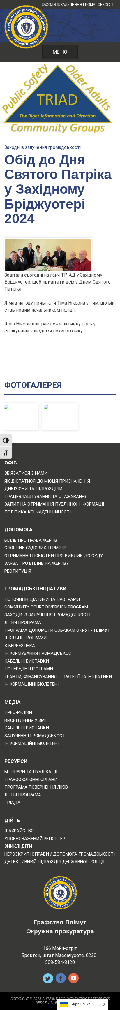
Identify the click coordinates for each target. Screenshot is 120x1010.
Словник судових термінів (35, 548)
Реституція (17, 571)
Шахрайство (19, 830)
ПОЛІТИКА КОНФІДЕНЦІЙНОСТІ (37, 512)
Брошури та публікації (30, 771)
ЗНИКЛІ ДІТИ (18, 846)
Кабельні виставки (26, 661)
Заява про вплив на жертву (36, 563)
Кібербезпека (19, 645)
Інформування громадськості (39, 653)
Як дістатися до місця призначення (47, 481)
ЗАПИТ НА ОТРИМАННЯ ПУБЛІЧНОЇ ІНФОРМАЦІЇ (54, 504)
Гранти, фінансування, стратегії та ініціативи (58, 676)
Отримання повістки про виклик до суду (53, 555)
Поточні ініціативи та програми (42, 599)
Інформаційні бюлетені (31, 684)
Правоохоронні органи (30, 779)
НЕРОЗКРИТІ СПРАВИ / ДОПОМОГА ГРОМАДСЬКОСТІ (59, 854)
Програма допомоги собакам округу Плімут (57, 630)
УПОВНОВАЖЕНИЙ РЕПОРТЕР (34, 838)
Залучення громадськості (35, 735)
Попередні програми (28, 668)
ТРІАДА (12, 802)
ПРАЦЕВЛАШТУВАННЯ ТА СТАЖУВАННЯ (45, 496)
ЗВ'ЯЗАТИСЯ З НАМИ (25, 473)
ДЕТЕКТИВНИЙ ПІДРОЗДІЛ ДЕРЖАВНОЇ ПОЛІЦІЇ (54, 861)
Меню (60, 52)
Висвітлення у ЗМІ (25, 720)
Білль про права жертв (30, 540)
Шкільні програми (25, 638)
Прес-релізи (18, 712)
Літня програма (22, 622)
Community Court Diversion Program (46, 607)
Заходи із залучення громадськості (77, 5)
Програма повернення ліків (36, 787)
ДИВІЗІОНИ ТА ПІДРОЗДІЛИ (33, 488)
